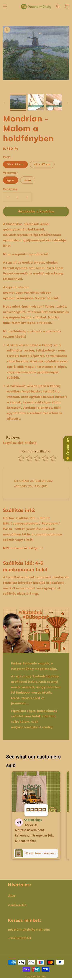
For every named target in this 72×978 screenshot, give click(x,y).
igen (10, 180)
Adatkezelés (17, 905)
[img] (36, 810)
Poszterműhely (40, 976)
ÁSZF (12, 896)
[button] (5, 6)
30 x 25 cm (15, 164)
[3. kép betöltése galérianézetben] (54, 102)
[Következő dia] (67, 103)
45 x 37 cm (42, 164)
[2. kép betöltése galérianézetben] (36, 102)
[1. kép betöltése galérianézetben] (18, 102)
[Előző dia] (4, 103)
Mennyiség (10, 189)
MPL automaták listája (20, 548)
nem (27, 180)
